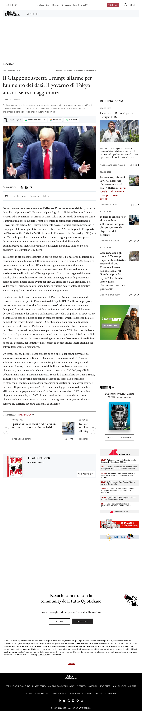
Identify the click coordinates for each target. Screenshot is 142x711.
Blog (47, 5)
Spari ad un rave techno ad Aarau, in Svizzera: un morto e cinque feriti (34, 425)
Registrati (82, 621)
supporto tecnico (41, 654)
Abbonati (113, 5)
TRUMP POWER (38, 458)
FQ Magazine (66, 5)
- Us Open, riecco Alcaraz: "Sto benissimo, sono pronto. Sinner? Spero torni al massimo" (119, 468)
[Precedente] (6, 430)
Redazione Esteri (21, 439)
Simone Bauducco (110, 295)
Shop (75, 5)
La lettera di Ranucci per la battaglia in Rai (116, 115)
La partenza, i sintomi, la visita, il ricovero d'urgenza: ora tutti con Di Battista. (113, 182)
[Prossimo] (93, 430)
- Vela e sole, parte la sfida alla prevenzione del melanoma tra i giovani (116, 505)
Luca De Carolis (109, 205)
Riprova (71, 663)
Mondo (8, 64)
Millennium (55, 5)
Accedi (60, 621)
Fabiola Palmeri (12, 100)
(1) (138, 165)
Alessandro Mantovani (112, 165)
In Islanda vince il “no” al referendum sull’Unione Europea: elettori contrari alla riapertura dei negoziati (113, 225)
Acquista (85, 474)
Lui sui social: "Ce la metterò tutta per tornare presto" (113, 193)
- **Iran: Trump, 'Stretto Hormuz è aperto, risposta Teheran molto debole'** (118, 498)
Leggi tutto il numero (119, 437)
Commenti (11, 187)
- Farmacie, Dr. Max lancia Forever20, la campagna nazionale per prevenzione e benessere (118, 491)
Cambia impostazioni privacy (61, 686)
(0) (73, 439)
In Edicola (40, 5)
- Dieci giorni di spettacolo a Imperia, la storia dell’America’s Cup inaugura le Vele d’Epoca (118, 475)
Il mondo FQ (83, 5)
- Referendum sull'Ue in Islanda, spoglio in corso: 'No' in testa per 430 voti (118, 461)
